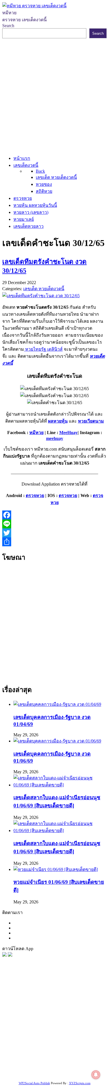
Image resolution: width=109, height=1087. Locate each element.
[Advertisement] (54, 95)
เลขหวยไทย (53, 1010)
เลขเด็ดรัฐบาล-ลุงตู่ (72, 1059)
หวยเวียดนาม (91, 421)
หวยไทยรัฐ (56, 996)
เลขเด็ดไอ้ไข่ (42, 1038)
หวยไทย (76, 996)
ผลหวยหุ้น (58, 421)
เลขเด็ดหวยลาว (53, 1017)
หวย (14, 1003)
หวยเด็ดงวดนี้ (32, 1003)
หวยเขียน (88, 1031)
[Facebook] (54, 514)
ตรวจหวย (35, 495)
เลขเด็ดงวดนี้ (32, 996)
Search (8, 25)
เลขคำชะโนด (27, 1031)
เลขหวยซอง (74, 1003)
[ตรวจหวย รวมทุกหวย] (4, 955)
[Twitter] (54, 532)
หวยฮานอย (42, 1052)
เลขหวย (54, 1003)
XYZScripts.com (80, 1083)
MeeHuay (68, 432)
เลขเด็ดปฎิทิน (71, 1045)
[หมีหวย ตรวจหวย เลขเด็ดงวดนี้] (34, 5)
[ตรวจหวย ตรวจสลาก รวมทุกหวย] (10, 955)
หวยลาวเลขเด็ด (84, 1017)
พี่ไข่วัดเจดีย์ (28, 1024)
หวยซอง (10, 996)
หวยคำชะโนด (55, 1024)
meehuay (54, 438)
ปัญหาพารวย (24, 1017)
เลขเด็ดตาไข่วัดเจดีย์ (73, 1052)
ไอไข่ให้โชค (83, 1066)
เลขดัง (72, 1010)
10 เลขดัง (61, 1066)
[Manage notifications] (95, 1074)
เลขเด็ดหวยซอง (25, 1010)
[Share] (54, 541)
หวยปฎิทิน (59, 1073)
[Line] (54, 523)
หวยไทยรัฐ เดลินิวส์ (43, 349)
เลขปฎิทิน (47, 1045)
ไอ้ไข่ (46, 1066)
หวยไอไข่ (27, 1045)
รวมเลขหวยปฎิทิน (59, 1031)
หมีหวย (36, 432)
